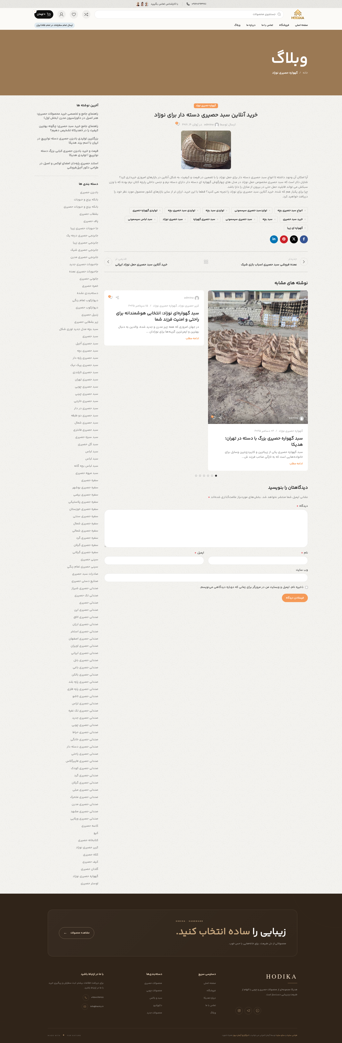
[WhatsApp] (257, 1010)
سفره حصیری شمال (85, 523)
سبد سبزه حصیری (86, 437)
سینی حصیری (89, 559)
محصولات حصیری (153, 983)
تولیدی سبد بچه (215, 210)
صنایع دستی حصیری (84, 581)
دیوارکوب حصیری (87, 307)
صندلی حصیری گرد (86, 775)
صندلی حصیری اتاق (85, 617)
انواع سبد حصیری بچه (290, 210)
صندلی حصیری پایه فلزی (82, 689)
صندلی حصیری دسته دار (82, 746)
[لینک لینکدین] (274, 239)
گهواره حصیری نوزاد (285, 73)
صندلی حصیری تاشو (85, 696)
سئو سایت (280, 1035)
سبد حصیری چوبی (86, 387)
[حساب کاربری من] (61, 14)
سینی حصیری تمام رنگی (82, 566)
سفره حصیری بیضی (85, 495)
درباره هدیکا (210, 998)
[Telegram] (248, 1010)
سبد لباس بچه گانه (86, 466)
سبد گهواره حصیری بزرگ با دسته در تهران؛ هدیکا (264, 441)
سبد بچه (268, 219)
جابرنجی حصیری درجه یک (82, 235)
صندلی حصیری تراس (85, 703)
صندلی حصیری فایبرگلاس (82, 761)
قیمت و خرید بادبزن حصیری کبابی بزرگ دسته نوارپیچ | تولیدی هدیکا (69, 153)
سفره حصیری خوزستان (83, 509)
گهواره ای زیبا (295, 228)
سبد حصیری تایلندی (85, 372)
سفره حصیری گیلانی (85, 552)
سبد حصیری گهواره (204, 219)
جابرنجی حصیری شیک (84, 250)
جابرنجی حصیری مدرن (84, 257)
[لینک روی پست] (258, 357)
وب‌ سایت (302, 570)
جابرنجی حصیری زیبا (85, 243)
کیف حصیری (90, 862)
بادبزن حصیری (89, 192)
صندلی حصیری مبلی (85, 790)
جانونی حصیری (88, 279)
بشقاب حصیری (88, 214)
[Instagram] (239, 1010)
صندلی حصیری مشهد (84, 811)
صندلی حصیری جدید (85, 718)
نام (304, 552)
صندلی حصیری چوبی (85, 725)
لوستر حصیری (89, 883)
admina (209, 124)
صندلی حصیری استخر (84, 631)
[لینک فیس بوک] (304, 239)
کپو (96, 833)
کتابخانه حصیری (88, 840)
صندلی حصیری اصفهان (83, 638)
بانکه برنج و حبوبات (86, 199)
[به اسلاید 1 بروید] (216, 476)
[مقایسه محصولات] (86, 14)
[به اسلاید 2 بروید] (212, 476)
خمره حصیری (90, 286)
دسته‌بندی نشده (87, 293)
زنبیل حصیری (89, 315)
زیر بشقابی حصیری (86, 322)
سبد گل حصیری (88, 444)
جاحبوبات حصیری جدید (83, 264)
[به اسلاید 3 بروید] (208, 476)
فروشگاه (211, 991)
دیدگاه (302, 506)
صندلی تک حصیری (86, 595)
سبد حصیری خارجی (86, 401)
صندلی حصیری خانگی (84, 739)
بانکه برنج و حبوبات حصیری (81, 207)
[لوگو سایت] (298, 14)
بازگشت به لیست (206, 262)
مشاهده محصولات (76, 933)
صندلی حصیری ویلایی (84, 818)
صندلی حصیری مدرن (85, 804)
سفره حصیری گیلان (86, 545)
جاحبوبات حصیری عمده (83, 271)
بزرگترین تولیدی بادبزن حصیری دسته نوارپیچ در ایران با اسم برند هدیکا (67, 140)
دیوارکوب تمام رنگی (85, 300)
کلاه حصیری (90, 854)
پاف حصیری (90, 221)
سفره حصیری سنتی (85, 516)
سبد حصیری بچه (87, 351)
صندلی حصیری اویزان (84, 646)
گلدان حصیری (89, 869)
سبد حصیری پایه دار (85, 358)
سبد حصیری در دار (86, 408)
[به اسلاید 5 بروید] (200, 476)
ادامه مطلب (296, 464)
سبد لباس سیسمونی (140, 219)
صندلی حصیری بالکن (85, 674)
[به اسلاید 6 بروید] (196, 476)
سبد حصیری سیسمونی (239, 219)
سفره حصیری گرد (87, 538)
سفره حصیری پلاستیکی (83, 502)
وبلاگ (213, 1013)
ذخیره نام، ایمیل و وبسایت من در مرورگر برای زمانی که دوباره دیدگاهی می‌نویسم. (251, 587)
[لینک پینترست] (284, 239)
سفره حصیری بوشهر (85, 487)
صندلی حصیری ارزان (85, 624)
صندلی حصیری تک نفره (83, 710)
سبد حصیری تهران (86, 379)
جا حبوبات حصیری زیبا (84, 228)
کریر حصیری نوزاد (188, 306)
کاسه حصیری (89, 826)
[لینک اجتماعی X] (294, 239)
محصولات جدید (154, 1013)
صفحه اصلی (210, 983)
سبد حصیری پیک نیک (84, 365)
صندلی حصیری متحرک (84, 797)
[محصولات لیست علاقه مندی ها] (74, 14)
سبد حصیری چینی (86, 394)
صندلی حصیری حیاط (85, 732)
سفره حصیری (89, 480)
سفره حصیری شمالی (85, 530)
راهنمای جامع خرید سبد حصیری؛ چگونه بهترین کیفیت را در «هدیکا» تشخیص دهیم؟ (68, 128)
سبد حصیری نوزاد (173, 219)
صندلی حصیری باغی (85, 667)
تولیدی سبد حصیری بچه (181, 210)
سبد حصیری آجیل (87, 343)
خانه (305, 73)
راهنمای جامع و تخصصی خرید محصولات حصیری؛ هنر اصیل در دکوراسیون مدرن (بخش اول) (67, 116)
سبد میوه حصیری (86, 473)
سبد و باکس (156, 998)
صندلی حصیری (88, 602)
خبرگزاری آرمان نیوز (241, 1035)
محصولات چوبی (154, 991)
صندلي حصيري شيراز (84, 588)
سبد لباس (91, 451)
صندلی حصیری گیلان (85, 782)
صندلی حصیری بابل (85, 660)
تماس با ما (210, 1005)
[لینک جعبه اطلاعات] (196, 4)
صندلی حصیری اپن (86, 610)
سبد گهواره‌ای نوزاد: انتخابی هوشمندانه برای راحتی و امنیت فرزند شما (157, 316)
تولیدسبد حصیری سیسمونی (251, 210)
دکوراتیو (157, 1005)
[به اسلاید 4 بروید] (204, 476)
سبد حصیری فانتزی (85, 430)
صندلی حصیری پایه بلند (83, 682)
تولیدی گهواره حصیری (145, 210)
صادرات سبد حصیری (85, 574)
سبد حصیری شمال (86, 423)
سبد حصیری (90, 336)
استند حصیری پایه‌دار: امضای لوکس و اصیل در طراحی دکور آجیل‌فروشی (69, 165)
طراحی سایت (291, 1035)
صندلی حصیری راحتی (84, 754)
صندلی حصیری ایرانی (84, 653)
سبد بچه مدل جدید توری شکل (78, 329)
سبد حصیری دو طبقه (84, 415)
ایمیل (199, 552)
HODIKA (281, 976)
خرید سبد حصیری (293, 219)
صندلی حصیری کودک (84, 768)
